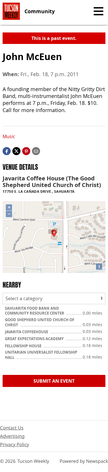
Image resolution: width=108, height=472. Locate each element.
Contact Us (11, 428)
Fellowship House (23, 345)
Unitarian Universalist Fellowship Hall (41, 355)
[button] (26, 151)
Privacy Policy (14, 444)
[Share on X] (16, 151)
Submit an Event (54, 381)
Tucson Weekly (33, 461)
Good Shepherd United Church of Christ (39, 322)
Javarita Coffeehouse (27, 331)
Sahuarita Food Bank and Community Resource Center (35, 311)
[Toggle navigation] (98, 11)
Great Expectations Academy (35, 338)
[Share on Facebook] (7, 151)
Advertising (12, 436)
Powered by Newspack (84, 461)
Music (9, 136)
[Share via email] (36, 151)
